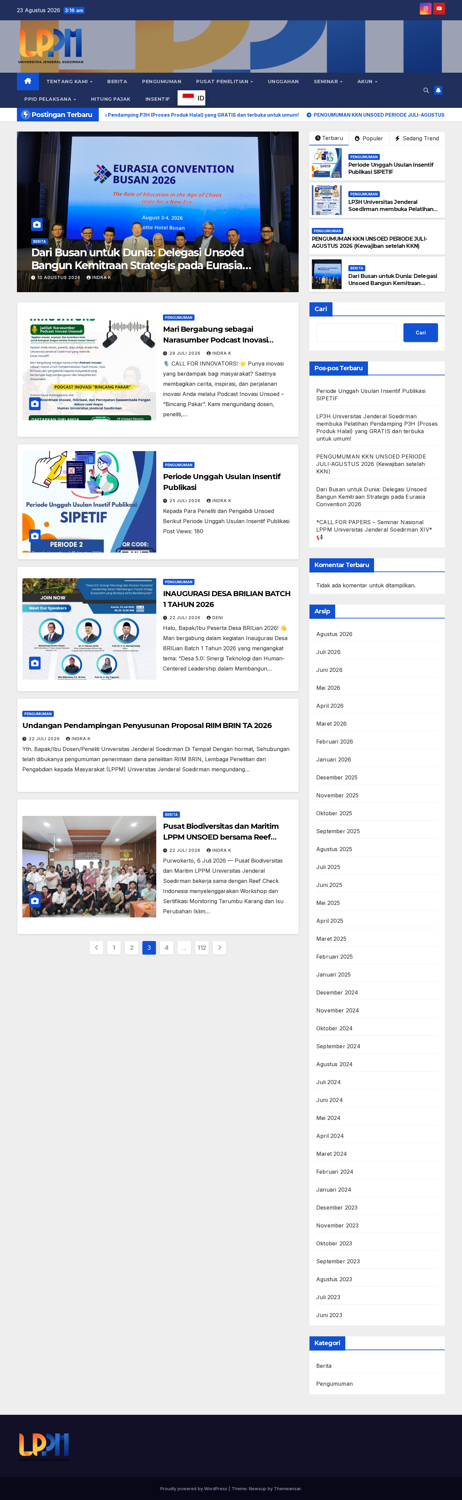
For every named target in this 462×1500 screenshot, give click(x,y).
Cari (321, 309)
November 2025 (337, 795)
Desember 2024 (337, 992)
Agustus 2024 (334, 1064)
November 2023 (337, 1225)
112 (202, 947)
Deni (217, 617)
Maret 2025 (331, 938)
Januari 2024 (333, 1189)
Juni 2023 (329, 1315)
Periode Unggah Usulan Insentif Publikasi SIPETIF (390, 168)
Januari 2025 (333, 974)
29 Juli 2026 (185, 353)
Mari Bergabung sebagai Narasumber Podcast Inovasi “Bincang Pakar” (215, 340)
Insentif (157, 99)
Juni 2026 (329, 669)
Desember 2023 (337, 1207)
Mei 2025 (328, 902)
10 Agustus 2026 (60, 277)
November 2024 (338, 1010)
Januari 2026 (333, 759)
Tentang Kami (68, 81)
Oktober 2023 (334, 1243)
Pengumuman (161, 81)
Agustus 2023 (334, 1279)
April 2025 (329, 920)
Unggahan (283, 81)
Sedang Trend (420, 138)
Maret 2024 (331, 1153)
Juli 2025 (328, 867)
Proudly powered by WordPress (194, 1488)
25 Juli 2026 (185, 500)
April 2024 (330, 1135)
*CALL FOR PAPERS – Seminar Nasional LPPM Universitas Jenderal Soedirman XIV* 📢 (148, 259)
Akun (365, 81)
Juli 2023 (328, 1297)
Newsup (257, 1488)
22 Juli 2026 (185, 617)
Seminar (327, 81)
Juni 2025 (329, 885)
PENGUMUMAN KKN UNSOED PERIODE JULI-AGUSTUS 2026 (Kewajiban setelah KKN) (369, 242)
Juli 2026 (328, 652)
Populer (372, 138)
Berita (117, 81)
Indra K (101, 277)
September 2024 (338, 1046)
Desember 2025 (337, 777)
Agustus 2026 (334, 634)
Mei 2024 (328, 1118)
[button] (426, 90)
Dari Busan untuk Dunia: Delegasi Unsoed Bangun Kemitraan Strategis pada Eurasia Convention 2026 (392, 286)
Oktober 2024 (334, 1028)
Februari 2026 (334, 741)
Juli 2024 (328, 1082)
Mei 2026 (328, 687)
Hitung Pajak (111, 99)
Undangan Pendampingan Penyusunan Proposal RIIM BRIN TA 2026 (147, 725)
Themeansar (287, 1488)
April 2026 (330, 705)
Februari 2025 (334, 956)
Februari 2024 (335, 1171)
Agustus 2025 (334, 849)
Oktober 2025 (334, 813)
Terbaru (332, 138)
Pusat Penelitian (223, 81)
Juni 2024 (329, 1100)
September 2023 (338, 1261)
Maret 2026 (331, 723)
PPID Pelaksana (48, 99)
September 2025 (338, 831)
